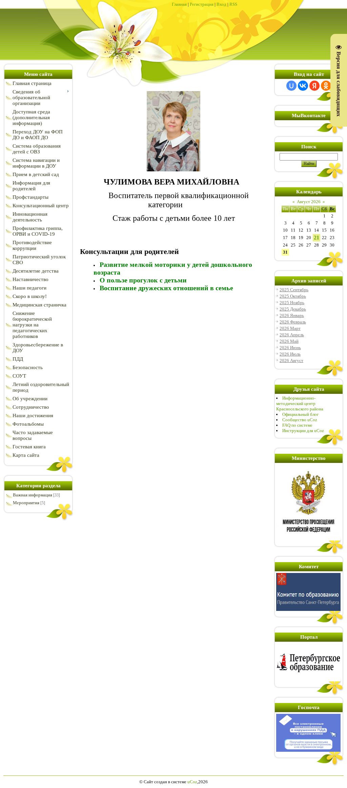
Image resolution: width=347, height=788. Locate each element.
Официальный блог (300, 414)
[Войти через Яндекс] (314, 86)
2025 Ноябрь (292, 302)
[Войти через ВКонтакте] (303, 86)
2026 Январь (292, 315)
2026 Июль (290, 354)
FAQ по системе (297, 425)
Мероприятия (26, 502)
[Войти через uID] (291, 86)
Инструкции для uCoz (303, 430)
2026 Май (289, 341)
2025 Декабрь (293, 309)
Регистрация (201, 4)
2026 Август (291, 360)
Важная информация (32, 494)
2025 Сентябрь (294, 289)
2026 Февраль (293, 321)
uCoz (192, 781)
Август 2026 (309, 201)
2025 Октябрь (293, 296)
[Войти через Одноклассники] (326, 86)
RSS (233, 4)
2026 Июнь (290, 347)
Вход (221, 4)
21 (316, 237)
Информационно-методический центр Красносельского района (299, 403)
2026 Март (290, 328)
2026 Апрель (292, 334)
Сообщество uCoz (299, 419)
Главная (179, 4)
